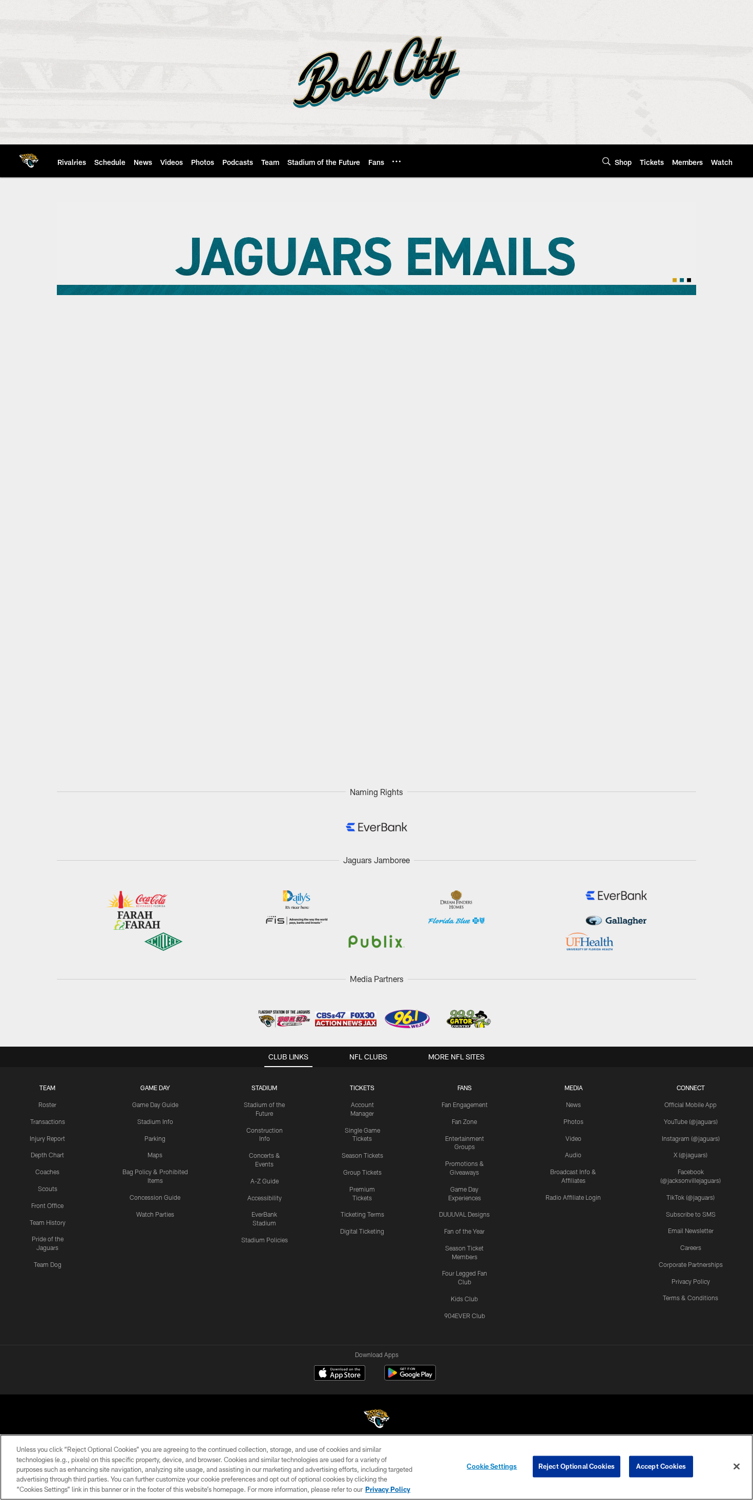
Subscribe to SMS (691, 1214)
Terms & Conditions (690, 1297)
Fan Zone (464, 1121)
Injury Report (47, 1138)
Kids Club (464, 1298)
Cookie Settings (492, 1466)
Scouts (47, 1188)
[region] (376, 1467)
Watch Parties (155, 1214)
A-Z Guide (264, 1180)
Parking (154, 1138)
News (573, 1104)
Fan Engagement (465, 1104)
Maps (155, 1154)
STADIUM (264, 1087)
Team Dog (47, 1264)
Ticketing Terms (362, 1214)
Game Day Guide (155, 1104)
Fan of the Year (464, 1231)
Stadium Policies (264, 1239)
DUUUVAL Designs (464, 1214)
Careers (690, 1247)
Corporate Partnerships (691, 1264)
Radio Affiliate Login (573, 1197)
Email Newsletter (691, 1230)
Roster (47, 1104)
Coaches (47, 1171)
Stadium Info (155, 1121)
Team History (48, 1222)
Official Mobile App (690, 1104)
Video (573, 1138)
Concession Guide (155, 1197)
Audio (573, 1154)
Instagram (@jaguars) (691, 1138)
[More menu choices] (396, 161)
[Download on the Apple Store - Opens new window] (339, 1374)
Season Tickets (362, 1155)
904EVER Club (464, 1315)
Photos (573, 1121)
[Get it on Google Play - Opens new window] (410, 1377)
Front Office (47, 1205)
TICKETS (362, 1087)
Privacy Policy (691, 1281)
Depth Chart (47, 1154)
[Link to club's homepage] (28, 161)
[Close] (736, 1466)
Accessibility (264, 1197)
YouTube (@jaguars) (691, 1121)
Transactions (47, 1121)
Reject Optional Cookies (576, 1466)
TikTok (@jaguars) (690, 1197)
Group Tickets (362, 1172)
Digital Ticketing (362, 1231)
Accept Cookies (661, 1466)
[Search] (606, 161)
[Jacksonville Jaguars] (376, 1420)
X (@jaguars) (690, 1154)
